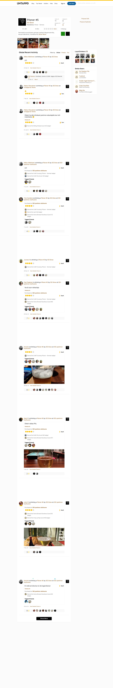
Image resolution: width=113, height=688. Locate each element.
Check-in (63, 34)
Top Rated (39, 3)
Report (36, 79)
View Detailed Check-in (35, 68)
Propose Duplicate (85, 22)
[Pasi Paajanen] (37, 191)
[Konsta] (37, 72)
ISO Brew (30, 23)
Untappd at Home (30, 87)
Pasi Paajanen (28, 282)
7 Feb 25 (26, 98)
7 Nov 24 (26, 469)
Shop (55, 3)
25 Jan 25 (26, 129)
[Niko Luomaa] (40, 103)
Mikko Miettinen (29, 57)
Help (51, 3)
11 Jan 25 (26, 186)
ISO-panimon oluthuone (40, 170)
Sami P (26, 418)
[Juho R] (37, 275)
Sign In (63, 3)
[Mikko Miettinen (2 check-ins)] (87, 55)
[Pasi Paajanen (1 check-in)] (82, 60)
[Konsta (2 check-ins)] (82, 55)
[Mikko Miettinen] (43, 103)
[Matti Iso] (46, 72)
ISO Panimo (31, 76)
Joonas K (27, 260)
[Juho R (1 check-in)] (77, 60)
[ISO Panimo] (43, 72)
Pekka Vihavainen (29, 86)
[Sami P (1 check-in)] (87, 60)
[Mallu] (43, 611)
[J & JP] (43, 231)
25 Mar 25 (26, 68)
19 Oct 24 (26, 606)
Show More (42, 34)
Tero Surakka (28, 198)
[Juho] (52, 390)
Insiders (46, 3)
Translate (27, 119)
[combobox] (87, 3)
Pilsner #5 (46, 57)
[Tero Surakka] (34, 72)
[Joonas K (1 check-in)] (92, 55)
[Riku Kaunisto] (43, 275)
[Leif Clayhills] (46, 390)
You (68, 52)
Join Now (71, 3)
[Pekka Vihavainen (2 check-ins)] (77, 55)
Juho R (26, 502)
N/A (55, 29)
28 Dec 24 (26, 271)
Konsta (26, 347)
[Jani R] (37, 318)
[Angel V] (46, 611)
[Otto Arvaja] (55, 390)
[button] (55, 578)
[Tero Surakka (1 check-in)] (92, 60)
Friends (63, 52)
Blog (33, 3)
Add (68, 34)
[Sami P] (40, 72)
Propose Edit (85, 18)
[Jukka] (34, 275)
